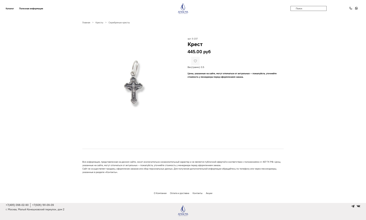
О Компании (160, 193)
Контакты (197, 193)
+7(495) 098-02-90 (17, 205)
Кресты (99, 22)
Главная (86, 22)
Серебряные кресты (119, 22)
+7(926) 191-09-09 (43, 205)
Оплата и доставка (179, 193)
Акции (209, 193)
